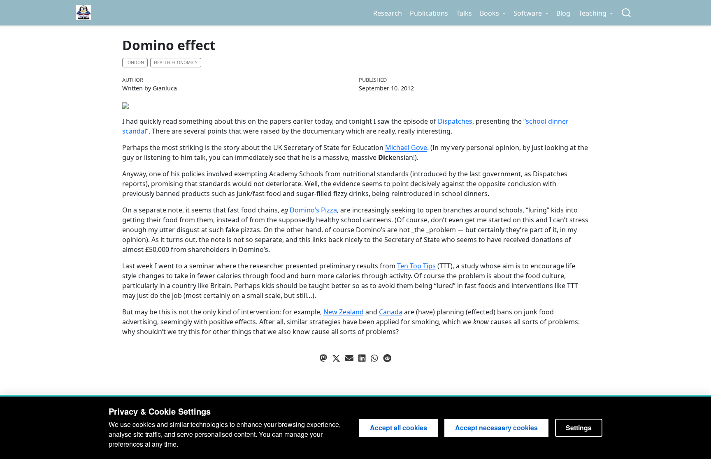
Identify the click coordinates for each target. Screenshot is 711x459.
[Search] (626, 13)
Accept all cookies (398, 427)
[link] (492, 13)
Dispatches (455, 121)
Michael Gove (406, 147)
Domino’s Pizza (313, 210)
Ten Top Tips (416, 265)
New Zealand (343, 311)
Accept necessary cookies (496, 427)
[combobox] (626, 13)
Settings (579, 427)
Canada (390, 311)
